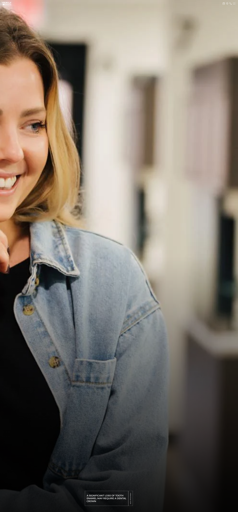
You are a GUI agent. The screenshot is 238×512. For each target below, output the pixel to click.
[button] (130, 498)
